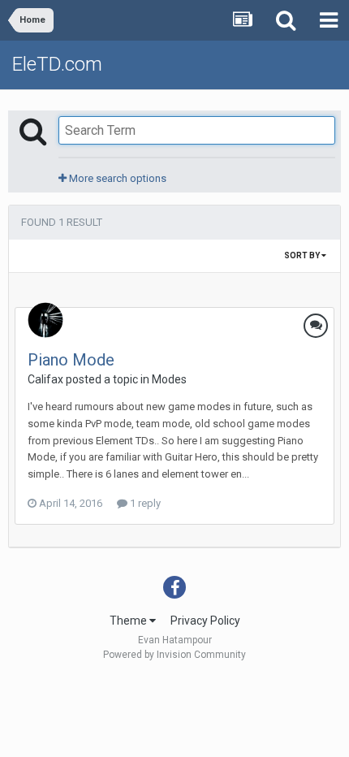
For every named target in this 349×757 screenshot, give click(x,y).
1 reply (144, 503)
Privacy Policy (205, 620)
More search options (116, 178)
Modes (169, 379)
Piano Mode (71, 360)
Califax (45, 379)
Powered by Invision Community (174, 654)
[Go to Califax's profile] (45, 320)
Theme (129, 620)
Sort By (302, 255)
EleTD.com (57, 64)
